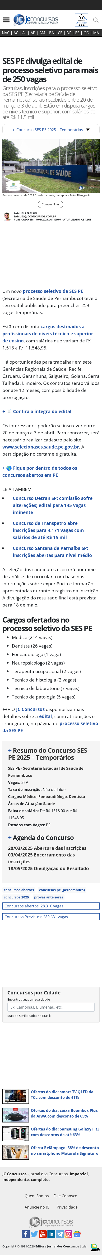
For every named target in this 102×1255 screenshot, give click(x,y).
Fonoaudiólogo (52, 796)
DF (68, 33)
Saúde (49, 803)
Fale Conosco (65, 1195)
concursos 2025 (16, 897)
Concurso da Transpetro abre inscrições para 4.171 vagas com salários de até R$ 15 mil (48, 530)
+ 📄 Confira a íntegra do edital (36, 411)
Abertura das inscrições (47, 848)
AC (16, 33)
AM (42, 33)
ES (77, 33)
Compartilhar (50, 204)
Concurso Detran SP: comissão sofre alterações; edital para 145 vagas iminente (53, 505)
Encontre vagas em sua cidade (28, 999)
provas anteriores (48, 897)
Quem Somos (37, 1195)
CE (60, 33)
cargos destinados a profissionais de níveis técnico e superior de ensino (47, 333)
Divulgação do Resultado (48, 868)
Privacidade (67, 1207)
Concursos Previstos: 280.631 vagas (36, 916)
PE (48, 824)
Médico (30, 796)
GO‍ (86, 33)
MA (96, 33)
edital (45, 716)
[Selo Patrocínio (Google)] (81, 19)
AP (33, 33)
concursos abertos (19, 890)
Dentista (77, 796)
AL (24, 33)
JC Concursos (30, 709)
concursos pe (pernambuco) (62, 890)
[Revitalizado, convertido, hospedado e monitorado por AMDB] (95, 1247)
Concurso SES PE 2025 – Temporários (47, 129)
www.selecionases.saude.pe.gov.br (40, 447)
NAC (5, 33)
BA (51, 33)
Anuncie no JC (37, 1207)
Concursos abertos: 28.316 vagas (34, 906)
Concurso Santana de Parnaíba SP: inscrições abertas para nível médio (52, 551)
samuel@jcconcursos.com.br (35, 216)
